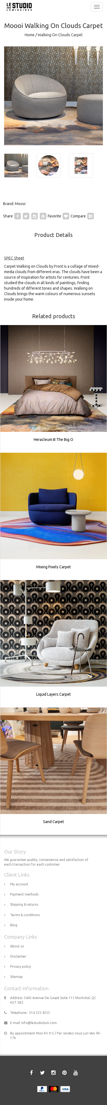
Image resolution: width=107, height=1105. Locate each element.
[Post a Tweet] (26, 216)
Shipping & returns (24, 904)
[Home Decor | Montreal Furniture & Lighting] (18, 7)
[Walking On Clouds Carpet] (53, 95)
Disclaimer (18, 956)
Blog (13, 925)
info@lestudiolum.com (39, 1023)
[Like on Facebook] (17, 216)
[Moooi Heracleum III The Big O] (53, 388)
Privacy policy (20, 966)
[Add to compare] (90, 216)
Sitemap (16, 976)
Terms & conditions (25, 915)
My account (19, 884)
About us (17, 946)
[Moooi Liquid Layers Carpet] (53, 643)
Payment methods (24, 894)
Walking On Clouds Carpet (60, 35)
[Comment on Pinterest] (43, 216)
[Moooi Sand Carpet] (53, 771)
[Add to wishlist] (66, 216)
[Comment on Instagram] (34, 216)
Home (30, 35)
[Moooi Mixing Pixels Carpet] (53, 516)
